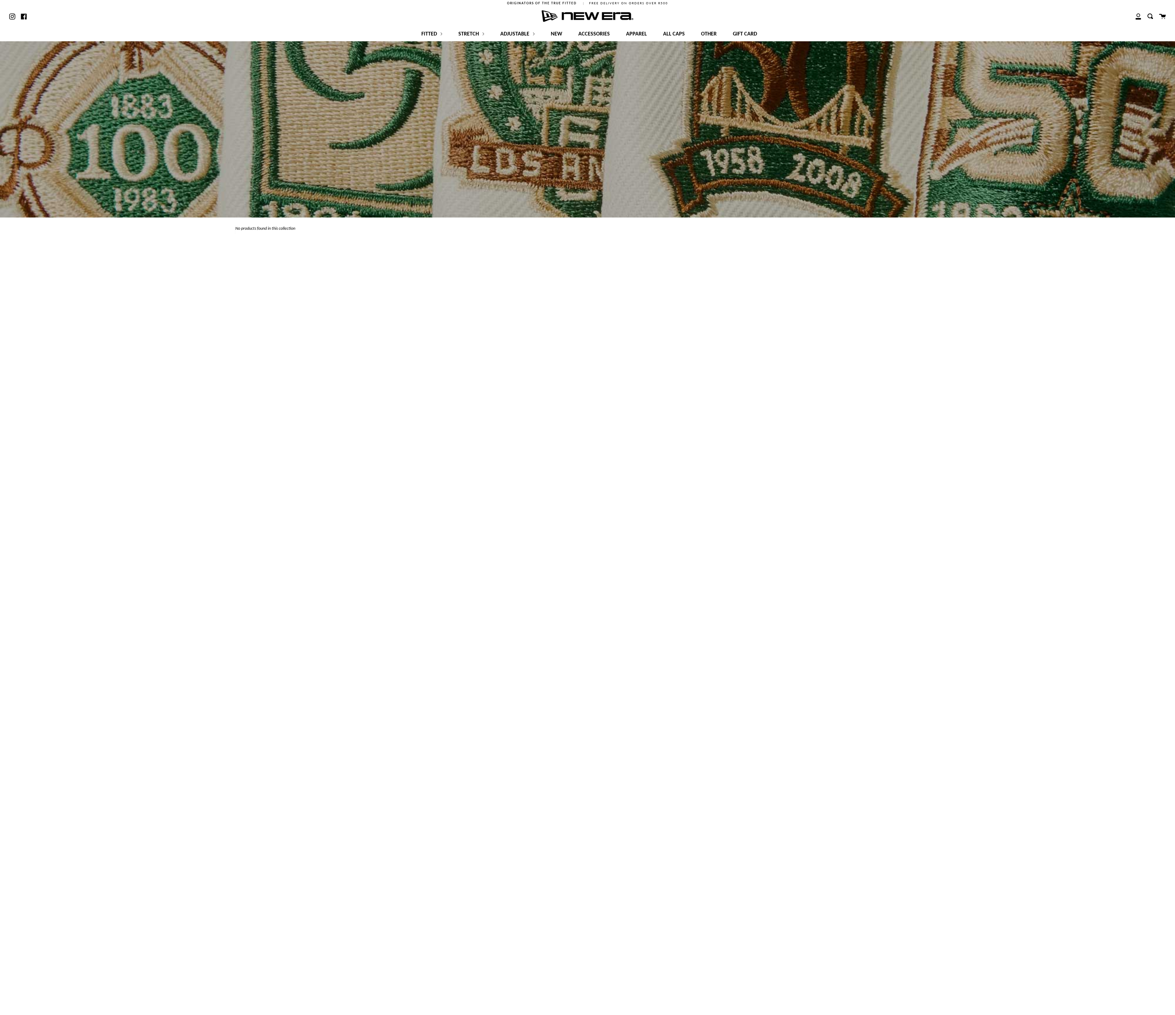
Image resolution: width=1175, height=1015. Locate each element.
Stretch (469, 34)
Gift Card (745, 34)
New (556, 34)
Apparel (636, 34)
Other (709, 34)
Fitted (429, 34)
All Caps (674, 34)
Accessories (594, 34)
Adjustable (515, 34)
